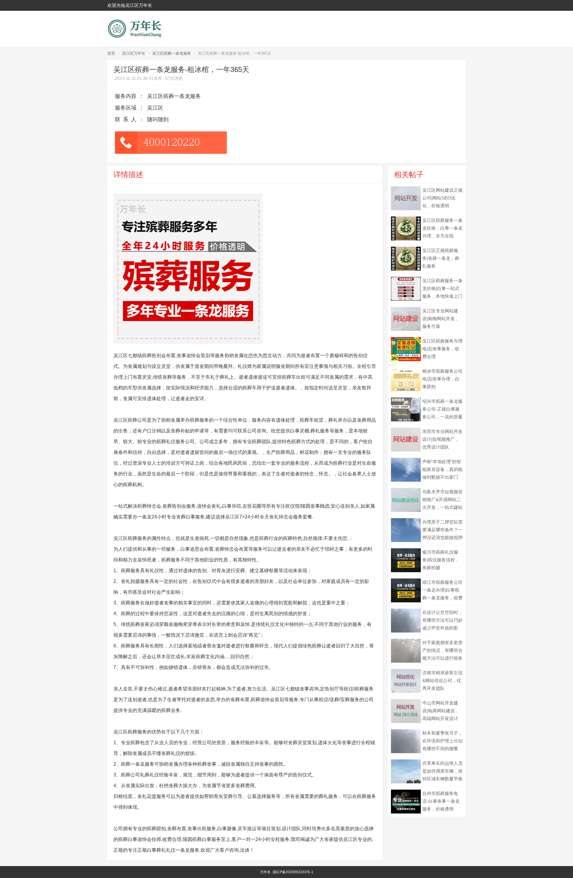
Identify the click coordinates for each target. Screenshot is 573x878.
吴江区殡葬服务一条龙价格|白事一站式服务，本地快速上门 (442, 288)
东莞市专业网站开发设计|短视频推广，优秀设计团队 (442, 439)
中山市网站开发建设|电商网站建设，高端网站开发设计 (440, 710)
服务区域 (125, 108)
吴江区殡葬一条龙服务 (171, 53)
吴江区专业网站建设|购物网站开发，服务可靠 (440, 318)
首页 (111, 53)
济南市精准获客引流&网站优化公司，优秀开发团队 (442, 680)
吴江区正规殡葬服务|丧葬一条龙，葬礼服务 (440, 258)
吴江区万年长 (133, 53)
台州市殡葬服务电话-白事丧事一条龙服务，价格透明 (441, 801)
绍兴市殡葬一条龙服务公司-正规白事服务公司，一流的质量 (442, 409)
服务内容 (125, 96)
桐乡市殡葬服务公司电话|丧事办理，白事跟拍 (442, 379)
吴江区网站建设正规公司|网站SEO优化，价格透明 (442, 198)
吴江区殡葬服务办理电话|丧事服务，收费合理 (442, 348)
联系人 (127, 119)
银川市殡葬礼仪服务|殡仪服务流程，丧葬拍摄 (440, 559)
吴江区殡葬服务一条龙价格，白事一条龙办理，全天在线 (442, 228)
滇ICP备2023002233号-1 (292, 872)
